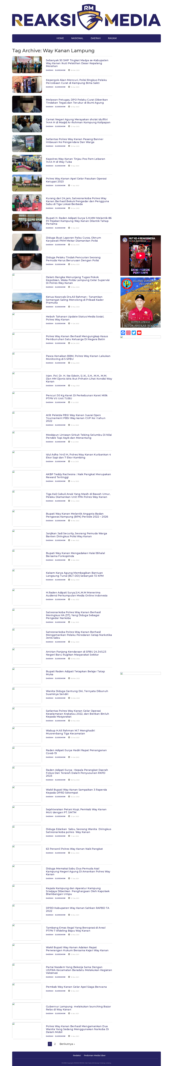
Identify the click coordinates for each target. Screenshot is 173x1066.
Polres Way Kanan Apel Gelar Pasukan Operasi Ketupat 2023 (76, 180)
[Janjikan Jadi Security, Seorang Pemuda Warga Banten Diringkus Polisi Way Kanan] (27, 545)
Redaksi (77, 1055)
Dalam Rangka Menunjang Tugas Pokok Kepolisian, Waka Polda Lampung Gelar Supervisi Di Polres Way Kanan (78, 280)
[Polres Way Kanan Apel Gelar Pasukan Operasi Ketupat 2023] (27, 190)
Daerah (96, 38)
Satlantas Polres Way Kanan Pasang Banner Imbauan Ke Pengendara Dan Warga (74, 141)
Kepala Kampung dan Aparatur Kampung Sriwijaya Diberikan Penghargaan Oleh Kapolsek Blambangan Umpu (78, 891)
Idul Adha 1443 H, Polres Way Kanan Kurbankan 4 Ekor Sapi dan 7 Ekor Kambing (78, 456)
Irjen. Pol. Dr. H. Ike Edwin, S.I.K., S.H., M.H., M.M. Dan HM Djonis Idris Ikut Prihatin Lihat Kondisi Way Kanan (79, 378)
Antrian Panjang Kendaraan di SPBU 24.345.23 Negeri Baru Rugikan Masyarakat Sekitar (76, 653)
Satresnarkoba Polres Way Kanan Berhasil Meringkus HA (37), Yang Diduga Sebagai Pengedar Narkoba (73, 615)
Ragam (112, 38)
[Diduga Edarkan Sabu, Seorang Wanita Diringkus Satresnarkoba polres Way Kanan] (27, 840)
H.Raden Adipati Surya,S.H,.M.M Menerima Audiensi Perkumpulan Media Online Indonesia (76, 594)
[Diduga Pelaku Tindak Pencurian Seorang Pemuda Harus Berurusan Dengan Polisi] (27, 269)
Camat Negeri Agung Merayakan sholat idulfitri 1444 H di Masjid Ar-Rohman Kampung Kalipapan (78, 121)
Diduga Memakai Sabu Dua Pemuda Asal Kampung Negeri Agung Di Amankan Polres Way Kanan (78, 871)
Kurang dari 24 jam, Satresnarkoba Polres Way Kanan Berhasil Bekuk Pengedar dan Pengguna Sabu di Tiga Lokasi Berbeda (77, 201)
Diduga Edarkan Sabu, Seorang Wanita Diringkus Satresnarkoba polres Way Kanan (78, 831)
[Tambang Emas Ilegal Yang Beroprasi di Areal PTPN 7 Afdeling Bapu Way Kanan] (27, 939)
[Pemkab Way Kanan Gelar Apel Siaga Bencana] (27, 998)
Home (60, 38)
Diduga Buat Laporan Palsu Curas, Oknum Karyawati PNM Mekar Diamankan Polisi (73, 239)
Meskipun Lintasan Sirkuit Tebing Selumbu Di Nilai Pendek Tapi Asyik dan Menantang (79, 436)
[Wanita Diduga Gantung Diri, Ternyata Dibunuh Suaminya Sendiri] (27, 702)
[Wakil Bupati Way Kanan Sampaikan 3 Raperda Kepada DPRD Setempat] (27, 801)
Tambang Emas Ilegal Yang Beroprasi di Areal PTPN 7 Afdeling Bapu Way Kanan (75, 929)
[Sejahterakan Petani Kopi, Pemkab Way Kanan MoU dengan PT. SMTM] (27, 821)
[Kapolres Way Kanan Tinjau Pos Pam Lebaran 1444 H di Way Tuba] (27, 170)
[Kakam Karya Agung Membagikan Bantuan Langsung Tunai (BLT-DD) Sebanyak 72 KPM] (27, 584)
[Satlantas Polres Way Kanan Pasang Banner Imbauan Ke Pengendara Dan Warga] (27, 150)
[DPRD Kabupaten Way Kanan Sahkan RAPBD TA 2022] (27, 919)
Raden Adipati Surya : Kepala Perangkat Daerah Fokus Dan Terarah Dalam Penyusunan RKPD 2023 (77, 773)
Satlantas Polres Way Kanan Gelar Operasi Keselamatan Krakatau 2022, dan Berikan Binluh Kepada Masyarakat (77, 713)
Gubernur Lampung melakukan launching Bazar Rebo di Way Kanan (78, 1008)
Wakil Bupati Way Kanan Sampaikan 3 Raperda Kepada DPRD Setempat (76, 791)
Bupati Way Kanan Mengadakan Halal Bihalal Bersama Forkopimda (75, 555)
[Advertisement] (140, 98)
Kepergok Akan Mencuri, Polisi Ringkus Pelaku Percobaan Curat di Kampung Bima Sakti (76, 82)
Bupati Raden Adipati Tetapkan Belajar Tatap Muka (75, 673)
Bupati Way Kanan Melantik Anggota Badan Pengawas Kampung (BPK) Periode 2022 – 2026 (77, 515)
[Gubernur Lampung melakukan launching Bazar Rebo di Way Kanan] (27, 1018)
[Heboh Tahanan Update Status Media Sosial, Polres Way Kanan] (27, 328)
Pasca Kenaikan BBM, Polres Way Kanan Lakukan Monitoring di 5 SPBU (78, 358)
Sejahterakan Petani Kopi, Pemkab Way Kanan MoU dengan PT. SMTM (76, 811)
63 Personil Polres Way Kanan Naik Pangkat (74, 848)
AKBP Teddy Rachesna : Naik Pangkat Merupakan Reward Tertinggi (78, 476)
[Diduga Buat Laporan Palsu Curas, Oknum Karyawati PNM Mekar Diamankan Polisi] (27, 249)
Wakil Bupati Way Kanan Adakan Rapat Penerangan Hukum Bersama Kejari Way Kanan (77, 949)
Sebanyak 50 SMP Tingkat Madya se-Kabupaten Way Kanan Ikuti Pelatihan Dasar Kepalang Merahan (77, 63)
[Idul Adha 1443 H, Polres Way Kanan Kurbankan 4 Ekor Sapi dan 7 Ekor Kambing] (27, 466)
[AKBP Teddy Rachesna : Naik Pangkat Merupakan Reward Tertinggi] (27, 485)
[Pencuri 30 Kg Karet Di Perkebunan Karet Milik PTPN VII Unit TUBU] (27, 407)
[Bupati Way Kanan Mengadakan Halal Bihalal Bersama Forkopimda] (27, 564)
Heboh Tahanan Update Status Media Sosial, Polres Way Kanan (75, 318)
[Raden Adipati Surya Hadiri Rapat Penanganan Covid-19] (27, 761)
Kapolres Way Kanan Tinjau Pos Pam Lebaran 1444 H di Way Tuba (75, 160)
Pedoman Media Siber (95, 1055)
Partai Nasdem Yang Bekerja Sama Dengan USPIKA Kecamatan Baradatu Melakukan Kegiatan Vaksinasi (79, 970)
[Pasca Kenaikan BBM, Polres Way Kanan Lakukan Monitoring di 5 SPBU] (27, 367)
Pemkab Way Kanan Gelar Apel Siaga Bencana (76, 986)
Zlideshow (60, 70)
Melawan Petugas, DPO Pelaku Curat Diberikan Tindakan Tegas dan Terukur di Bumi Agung (77, 101)
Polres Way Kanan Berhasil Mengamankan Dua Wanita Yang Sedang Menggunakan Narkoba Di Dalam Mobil (77, 1029)
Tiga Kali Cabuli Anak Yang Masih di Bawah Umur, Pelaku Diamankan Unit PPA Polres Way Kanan (78, 496)
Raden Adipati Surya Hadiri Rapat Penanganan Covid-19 (76, 752)
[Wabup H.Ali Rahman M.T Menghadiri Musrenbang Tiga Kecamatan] (27, 742)
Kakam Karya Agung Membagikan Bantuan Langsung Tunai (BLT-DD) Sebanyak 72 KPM (75, 574)
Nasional (77, 38)
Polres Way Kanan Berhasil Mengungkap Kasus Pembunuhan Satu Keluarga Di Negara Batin (77, 338)
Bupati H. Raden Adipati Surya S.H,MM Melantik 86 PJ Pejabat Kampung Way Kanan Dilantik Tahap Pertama (79, 221)
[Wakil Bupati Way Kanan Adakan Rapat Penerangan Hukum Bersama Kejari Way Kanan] (27, 959)
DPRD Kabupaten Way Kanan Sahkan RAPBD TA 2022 (77, 909)
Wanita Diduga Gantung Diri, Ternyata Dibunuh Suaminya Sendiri (77, 693)
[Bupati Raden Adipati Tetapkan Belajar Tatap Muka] (27, 683)
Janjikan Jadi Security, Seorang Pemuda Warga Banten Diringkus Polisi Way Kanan (76, 535)
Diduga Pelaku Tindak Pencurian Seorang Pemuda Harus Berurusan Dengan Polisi (73, 259)
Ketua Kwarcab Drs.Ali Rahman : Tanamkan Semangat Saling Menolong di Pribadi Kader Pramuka (75, 299)
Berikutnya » (67, 1044)
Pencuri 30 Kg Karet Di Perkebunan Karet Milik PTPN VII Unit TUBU (77, 397)
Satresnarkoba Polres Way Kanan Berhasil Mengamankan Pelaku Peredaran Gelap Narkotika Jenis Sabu (79, 635)
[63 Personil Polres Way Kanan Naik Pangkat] (27, 860)
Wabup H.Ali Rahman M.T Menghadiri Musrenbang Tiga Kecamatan (70, 732)
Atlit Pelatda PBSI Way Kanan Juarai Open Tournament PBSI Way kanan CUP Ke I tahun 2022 (75, 418)
